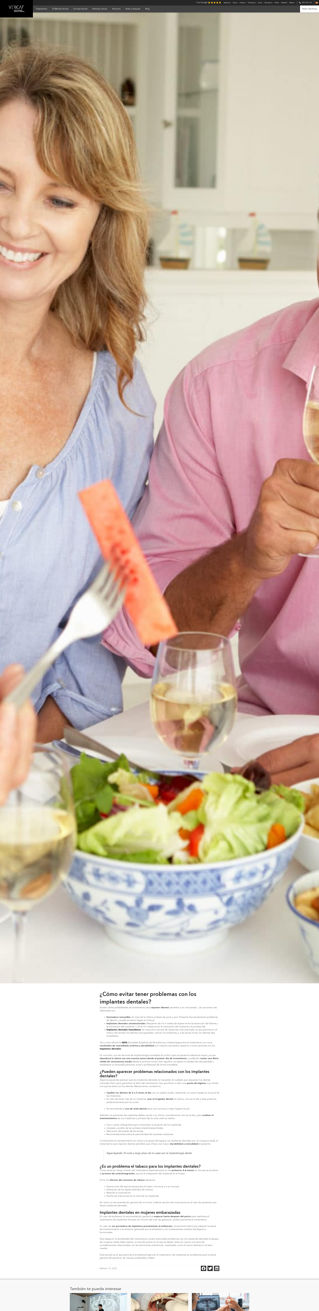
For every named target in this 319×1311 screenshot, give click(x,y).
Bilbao (292, 3)
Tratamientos (41, 9)
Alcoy (260, 3)
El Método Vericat (60, 9)
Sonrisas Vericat (80, 9)
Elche (277, 3)
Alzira (235, 3)
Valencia (227, 3)
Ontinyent (251, 3)
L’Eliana (242, 3)
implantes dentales (110, 1049)
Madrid (284, 3)
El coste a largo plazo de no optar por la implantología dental (158, 1153)
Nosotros (116, 9)
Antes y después (132, 9)
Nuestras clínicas (99, 9)
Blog (147, 9)
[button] (203, 1268)
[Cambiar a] (317, 2)
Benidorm (268, 3)
